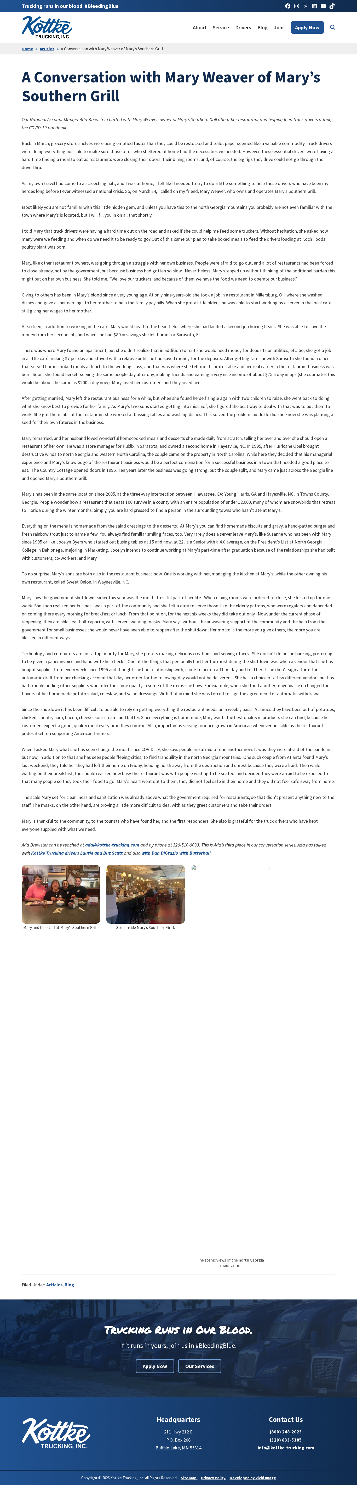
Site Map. (189, 1477)
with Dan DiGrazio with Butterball (176, 853)
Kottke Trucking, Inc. (48, 27)
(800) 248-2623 (286, 1432)
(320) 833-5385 (286, 1440)
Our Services (199, 1366)
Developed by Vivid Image (253, 1477)
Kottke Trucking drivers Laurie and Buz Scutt (77, 853)
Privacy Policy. (213, 1477)
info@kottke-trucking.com (286, 1448)
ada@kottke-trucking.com (112, 845)
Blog (69, 1285)
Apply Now (155, 1366)
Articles (54, 1285)
